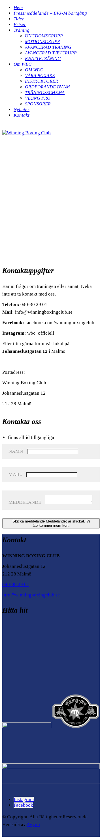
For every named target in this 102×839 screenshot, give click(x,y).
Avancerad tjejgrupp (51, 52)
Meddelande (24, 502)
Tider (19, 19)
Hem (18, 7)
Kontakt (21, 115)
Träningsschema (45, 92)
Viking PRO (37, 98)
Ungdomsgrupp (44, 35)
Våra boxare (40, 75)
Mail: (15, 474)
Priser (20, 24)
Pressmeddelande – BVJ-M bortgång (50, 13)
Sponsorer (38, 103)
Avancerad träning (48, 47)
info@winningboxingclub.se (31, 595)
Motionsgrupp (42, 41)
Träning (21, 30)
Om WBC (22, 64)
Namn (15, 451)
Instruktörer (41, 81)
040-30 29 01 (15, 584)
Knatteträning (43, 58)
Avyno (33, 824)
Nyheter (21, 109)
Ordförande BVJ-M (47, 86)
